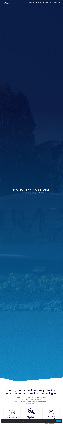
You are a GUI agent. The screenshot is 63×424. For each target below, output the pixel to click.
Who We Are (31, 2)
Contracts (45, 2)
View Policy (35, 421)
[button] (59, 2)
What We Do (38, 2)
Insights (50, 2)
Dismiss (58, 421)
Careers (55, 2)
